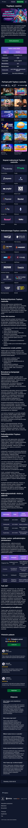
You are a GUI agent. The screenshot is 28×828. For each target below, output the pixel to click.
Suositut (3, 85)
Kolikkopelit (22, 85)
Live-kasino (8, 85)
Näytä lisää (14, 690)
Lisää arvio (14, 644)
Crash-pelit (15, 85)
